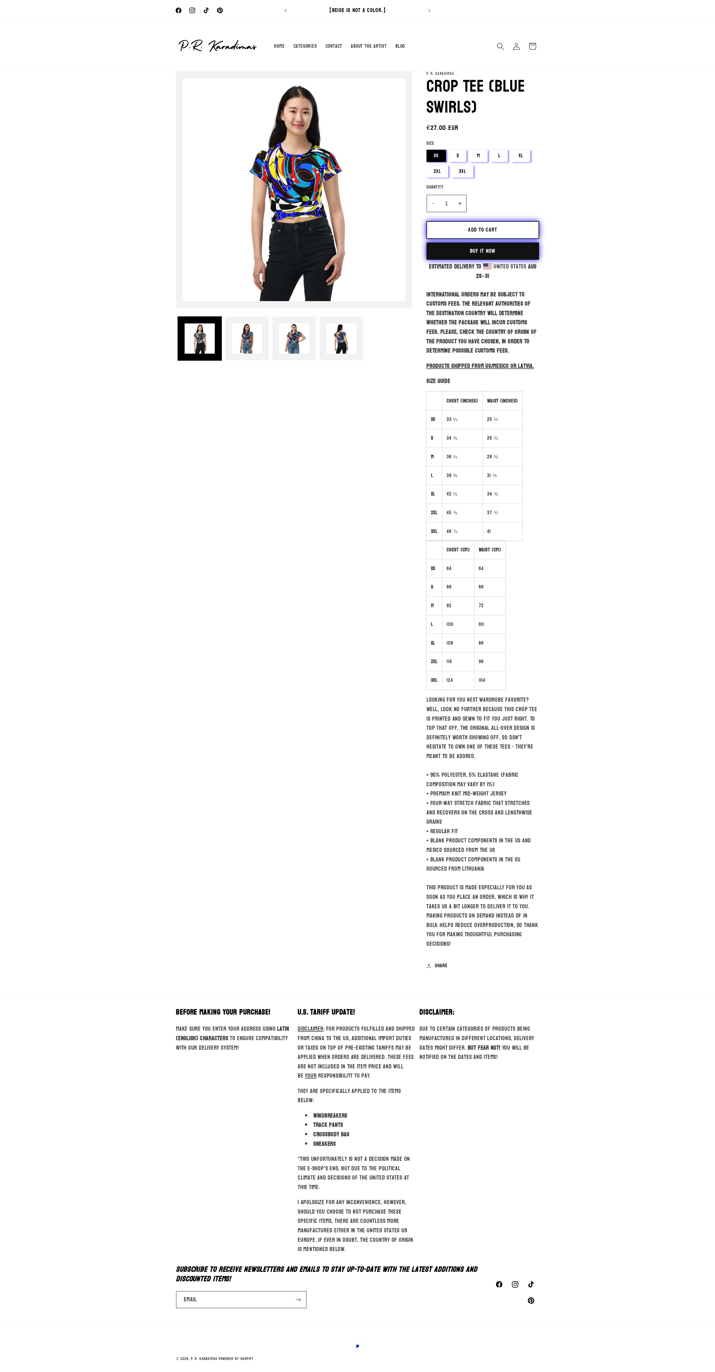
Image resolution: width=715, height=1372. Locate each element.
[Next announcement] (429, 10)
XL (521, 155)
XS (436, 155)
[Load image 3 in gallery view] (294, 338)
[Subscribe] (298, 1300)
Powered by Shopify (236, 1358)
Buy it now (483, 251)
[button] (501, 46)
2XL (437, 171)
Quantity (434, 187)
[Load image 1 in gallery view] (199, 338)
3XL (462, 171)
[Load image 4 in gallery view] (341, 338)
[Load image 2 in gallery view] (247, 338)
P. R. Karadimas (204, 1358)
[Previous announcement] (286, 10)
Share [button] (441, 965)
